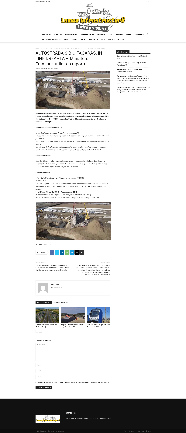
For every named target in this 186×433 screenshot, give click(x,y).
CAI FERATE (139, 34)
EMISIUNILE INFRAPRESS (51, 40)
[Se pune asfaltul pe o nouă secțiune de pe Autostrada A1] (73, 315)
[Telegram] (72, 252)
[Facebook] (148, 1)
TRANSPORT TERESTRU (123, 34)
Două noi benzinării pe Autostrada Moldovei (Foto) (132, 57)
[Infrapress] (93, 17)
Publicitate (141, 431)
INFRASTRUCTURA (87, 34)
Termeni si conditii (130, 431)
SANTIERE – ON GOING (116, 40)
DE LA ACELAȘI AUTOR (60, 302)
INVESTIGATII (93, 40)
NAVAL (66, 40)
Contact (148, 431)
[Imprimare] (81, 252)
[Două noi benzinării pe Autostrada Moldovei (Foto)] (47, 315)
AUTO (83, 40)
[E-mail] (76, 252)
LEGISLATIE (46, 34)
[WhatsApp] (67, 252)
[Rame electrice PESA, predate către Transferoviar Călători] (98, 315)
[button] (147, 35)
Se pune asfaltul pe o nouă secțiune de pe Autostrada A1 (131, 64)
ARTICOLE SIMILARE (43, 302)
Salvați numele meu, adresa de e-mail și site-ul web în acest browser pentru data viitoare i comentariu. (74, 382)
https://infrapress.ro (56, 287)
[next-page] (40, 331)
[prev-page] (37, 331)
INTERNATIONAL (71, 34)
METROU (75, 40)
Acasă (37, 48)
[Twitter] (57, 252)
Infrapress (44, 68)
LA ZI (103, 40)
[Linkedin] (62, 252)
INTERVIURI (58, 34)
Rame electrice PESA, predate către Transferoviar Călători (129, 71)
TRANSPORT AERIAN (104, 34)
